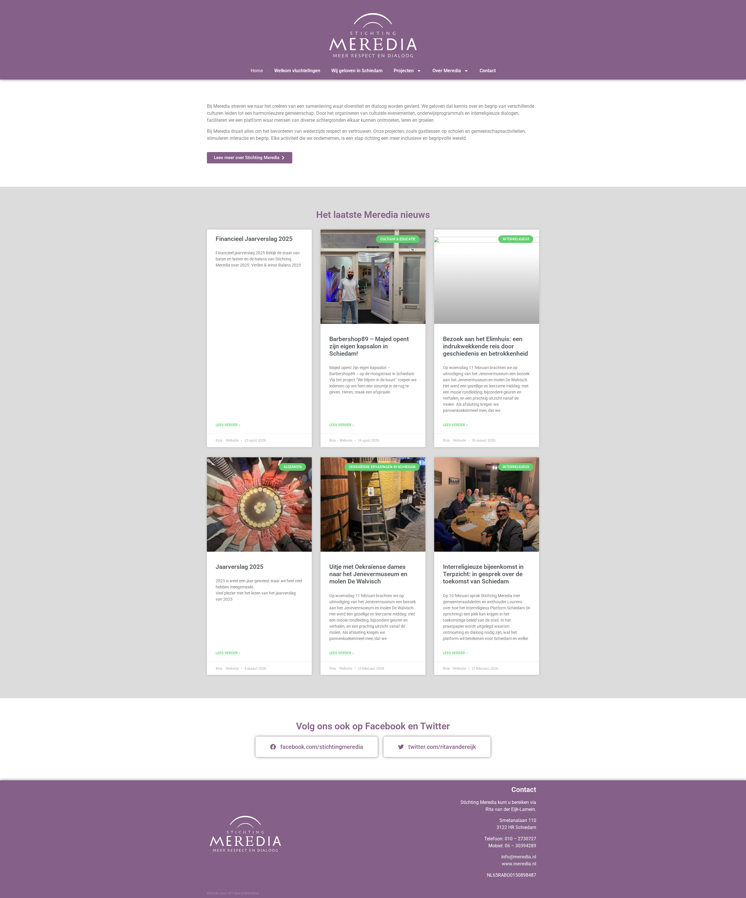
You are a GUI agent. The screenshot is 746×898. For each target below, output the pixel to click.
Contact (488, 70)
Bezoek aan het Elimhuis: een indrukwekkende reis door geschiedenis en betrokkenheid (485, 346)
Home (257, 70)
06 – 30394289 (520, 845)
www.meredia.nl (519, 864)
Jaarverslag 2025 (239, 566)
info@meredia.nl (518, 857)
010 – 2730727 (520, 838)
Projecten (404, 70)
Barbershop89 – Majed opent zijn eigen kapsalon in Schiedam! (369, 346)
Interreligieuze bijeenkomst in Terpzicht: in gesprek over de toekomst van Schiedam (483, 574)
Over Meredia (446, 70)
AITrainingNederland (243, 893)
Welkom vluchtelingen (297, 70)
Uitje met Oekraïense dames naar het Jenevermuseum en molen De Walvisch (368, 574)
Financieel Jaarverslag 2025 (254, 238)
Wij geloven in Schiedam (357, 70)
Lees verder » (228, 425)
